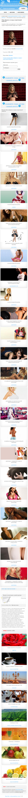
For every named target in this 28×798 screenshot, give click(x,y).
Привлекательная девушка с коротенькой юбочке (14, 224)
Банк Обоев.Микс (19, 789)
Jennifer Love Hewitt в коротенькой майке (14, 283)
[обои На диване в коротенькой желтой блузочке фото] (13, 373)
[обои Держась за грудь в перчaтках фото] (13, 178)
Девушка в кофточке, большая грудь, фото (13, 542)
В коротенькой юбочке (14, 204)
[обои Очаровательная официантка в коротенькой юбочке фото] (13, 413)
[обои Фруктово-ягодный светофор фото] (14, 771)
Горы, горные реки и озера (14, 725)
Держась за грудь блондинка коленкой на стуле (14, 166)
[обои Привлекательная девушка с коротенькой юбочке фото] (13, 215)
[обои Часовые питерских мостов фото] (14, 677)
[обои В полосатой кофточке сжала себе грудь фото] (13, 473)
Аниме (14, 207)
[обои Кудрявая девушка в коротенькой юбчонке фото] (13, 433)
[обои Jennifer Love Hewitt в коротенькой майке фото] (13, 274)
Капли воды (14, 706)
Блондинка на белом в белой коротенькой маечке (14, 402)
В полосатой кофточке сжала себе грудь (13, 482)
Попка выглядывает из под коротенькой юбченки (13, 321)
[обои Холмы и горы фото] (14, 715)
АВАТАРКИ (12, 12)
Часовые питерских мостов (14, 685)
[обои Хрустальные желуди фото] (14, 696)
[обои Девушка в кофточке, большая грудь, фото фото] (13, 533)
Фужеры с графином (14, 741)
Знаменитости (14, 286)
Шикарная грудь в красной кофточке (13, 502)
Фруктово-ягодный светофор (14, 779)
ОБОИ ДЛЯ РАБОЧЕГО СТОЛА (14, 16)
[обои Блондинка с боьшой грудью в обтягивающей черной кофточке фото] (13, 573)
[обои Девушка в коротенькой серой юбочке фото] (13, 235)
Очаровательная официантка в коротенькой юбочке (13, 422)
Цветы (14, 650)
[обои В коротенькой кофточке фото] (13, 119)
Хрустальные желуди (14, 704)
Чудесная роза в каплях (14, 647)
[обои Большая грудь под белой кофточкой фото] (13, 553)
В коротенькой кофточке (14, 127)
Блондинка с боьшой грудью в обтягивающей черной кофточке (14, 582)
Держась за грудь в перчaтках (14, 185)
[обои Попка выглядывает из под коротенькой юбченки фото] (13, 313)
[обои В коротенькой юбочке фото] (13, 197)
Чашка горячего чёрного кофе (14, 666)
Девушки (11, 55)
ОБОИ (5, 12)
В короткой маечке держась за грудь (13, 146)
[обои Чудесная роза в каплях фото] (14, 640)
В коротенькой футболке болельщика (14, 342)
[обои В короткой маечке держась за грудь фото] (13, 138)
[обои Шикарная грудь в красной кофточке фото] (13, 493)
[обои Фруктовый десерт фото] (14, 753)
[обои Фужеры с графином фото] (14, 734)
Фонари (14, 688)
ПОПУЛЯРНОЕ (21, 12)
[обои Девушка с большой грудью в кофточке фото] (13, 513)
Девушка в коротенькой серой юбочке (13, 244)
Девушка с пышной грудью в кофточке (14, 462)
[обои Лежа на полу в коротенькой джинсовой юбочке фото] (13, 353)
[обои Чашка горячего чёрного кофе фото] (14, 659)
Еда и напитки (14, 669)
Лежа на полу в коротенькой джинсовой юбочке (14, 362)
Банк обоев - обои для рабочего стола (12, 796)
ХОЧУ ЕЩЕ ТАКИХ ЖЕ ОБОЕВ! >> (9, 588)
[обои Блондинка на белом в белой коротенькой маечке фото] (13, 393)
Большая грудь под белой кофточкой (14, 562)
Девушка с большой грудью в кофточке (14, 522)
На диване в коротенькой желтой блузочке (14, 382)
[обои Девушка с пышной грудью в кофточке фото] (13, 453)
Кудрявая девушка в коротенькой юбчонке (13, 442)
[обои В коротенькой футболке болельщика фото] (13, 333)
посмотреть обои (19, 48)
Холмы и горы (14, 722)
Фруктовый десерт (14, 760)
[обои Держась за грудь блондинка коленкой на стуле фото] (13, 158)
